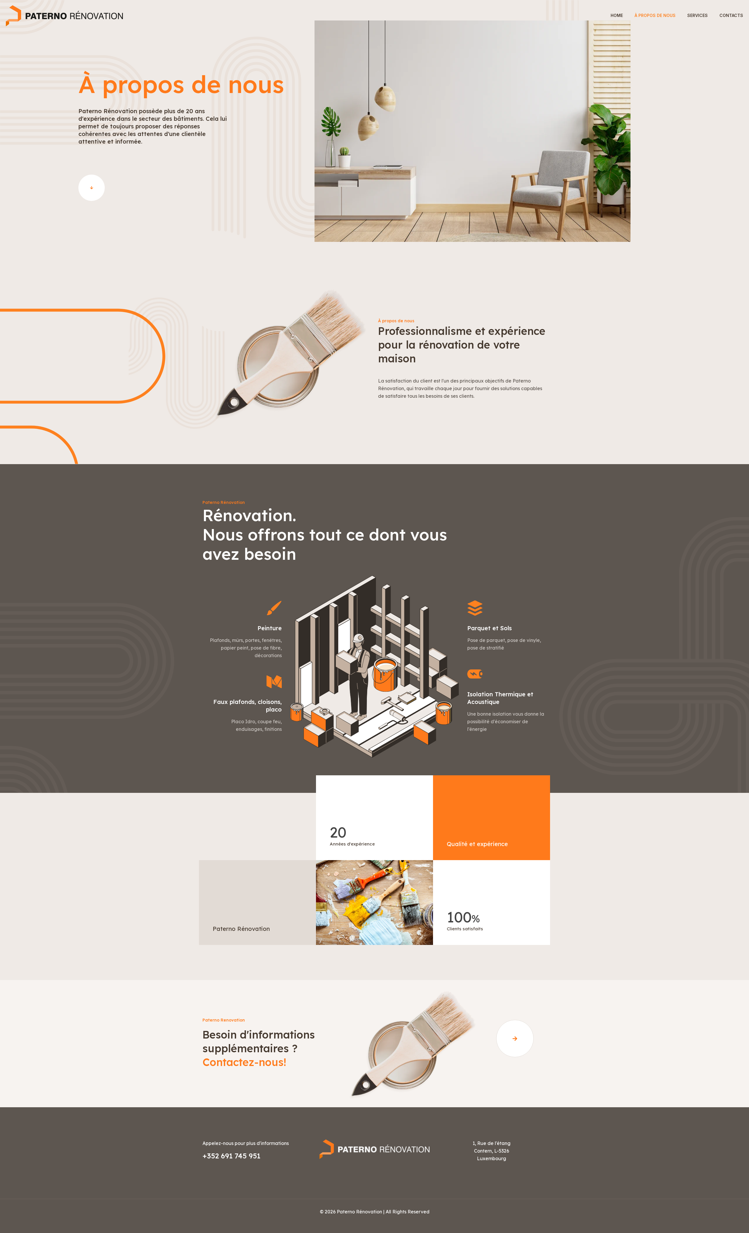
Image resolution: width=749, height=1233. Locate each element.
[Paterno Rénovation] (64, 15)
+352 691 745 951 (231, 1155)
